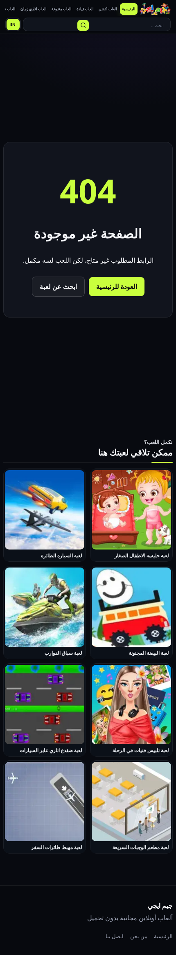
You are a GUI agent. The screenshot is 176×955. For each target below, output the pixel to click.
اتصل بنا (115, 936)
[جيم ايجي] (155, 9)
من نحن (138, 936)
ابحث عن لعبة (58, 286)
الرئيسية (163, 936)
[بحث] (83, 25)
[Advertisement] (88, 89)
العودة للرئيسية (116, 286)
